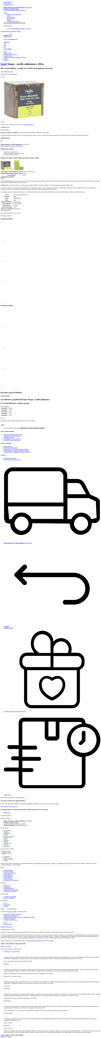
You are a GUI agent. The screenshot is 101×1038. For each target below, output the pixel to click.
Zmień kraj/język (12, 909)
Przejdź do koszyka (8, 4)
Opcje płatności (11, 18)
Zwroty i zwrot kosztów (10, 873)
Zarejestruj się (7, 887)
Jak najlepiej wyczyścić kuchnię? (12, 438)
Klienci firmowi (8, 877)
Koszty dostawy (11, 17)
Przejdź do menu (8, 2)
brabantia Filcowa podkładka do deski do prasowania (17, 452)
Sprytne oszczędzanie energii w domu (13, 434)
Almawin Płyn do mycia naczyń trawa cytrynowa (16, 449)
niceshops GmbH (12, 911)
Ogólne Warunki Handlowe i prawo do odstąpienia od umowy (19, 917)
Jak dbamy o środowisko (10, 896)
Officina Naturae (8, 446)
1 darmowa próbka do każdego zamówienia (15, 10)
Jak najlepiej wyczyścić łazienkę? (12, 436)
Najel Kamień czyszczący (10, 458)
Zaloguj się (6, 885)
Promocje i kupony (8, 878)
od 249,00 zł (18, 7)
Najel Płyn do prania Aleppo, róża (12, 459)
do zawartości (7, 3)
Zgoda (2, 943)
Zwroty (9, 15)
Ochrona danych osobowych (11, 915)
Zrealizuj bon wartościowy (10, 891)
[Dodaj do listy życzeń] (1, 140)
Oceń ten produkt (5, 396)
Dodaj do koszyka (5, 138)
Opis (3, 178)
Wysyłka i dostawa (8, 871)
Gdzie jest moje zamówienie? (14, 14)
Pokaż (2, 425)
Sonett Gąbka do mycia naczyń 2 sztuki (11, 173)
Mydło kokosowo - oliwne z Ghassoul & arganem (16, 450)
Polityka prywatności (6, 946)
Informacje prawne (6, 215)
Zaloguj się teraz (8, 36)
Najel (3, 64)
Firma (5, 922)
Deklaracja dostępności (9, 918)
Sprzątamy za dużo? (9, 437)
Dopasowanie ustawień (20, 943)
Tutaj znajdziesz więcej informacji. (9, 806)
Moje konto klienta (8, 876)
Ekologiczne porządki (9, 898)
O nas (5, 903)
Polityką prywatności (35, 940)
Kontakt (9, 20)
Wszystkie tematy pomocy (13, 21)
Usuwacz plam (17, 201)
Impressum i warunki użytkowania (12, 914)
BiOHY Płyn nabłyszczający (11, 447)
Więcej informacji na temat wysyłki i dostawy (12, 146)
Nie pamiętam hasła (9, 888)
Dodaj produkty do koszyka (7, 176)
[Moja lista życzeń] (5, 44)
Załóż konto (7, 42)
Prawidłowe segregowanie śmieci (12, 440)
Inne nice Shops (8, 924)
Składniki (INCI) (6, 210)
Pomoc (5, 13)
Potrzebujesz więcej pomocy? (11, 880)
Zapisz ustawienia (5, 1035)
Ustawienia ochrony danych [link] (11, 920)
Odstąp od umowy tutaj (6, 926)
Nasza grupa (7, 904)
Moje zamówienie (8, 870)
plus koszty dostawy (29, 124)
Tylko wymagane (9, 943)
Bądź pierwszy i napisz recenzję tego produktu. (32, 428)
